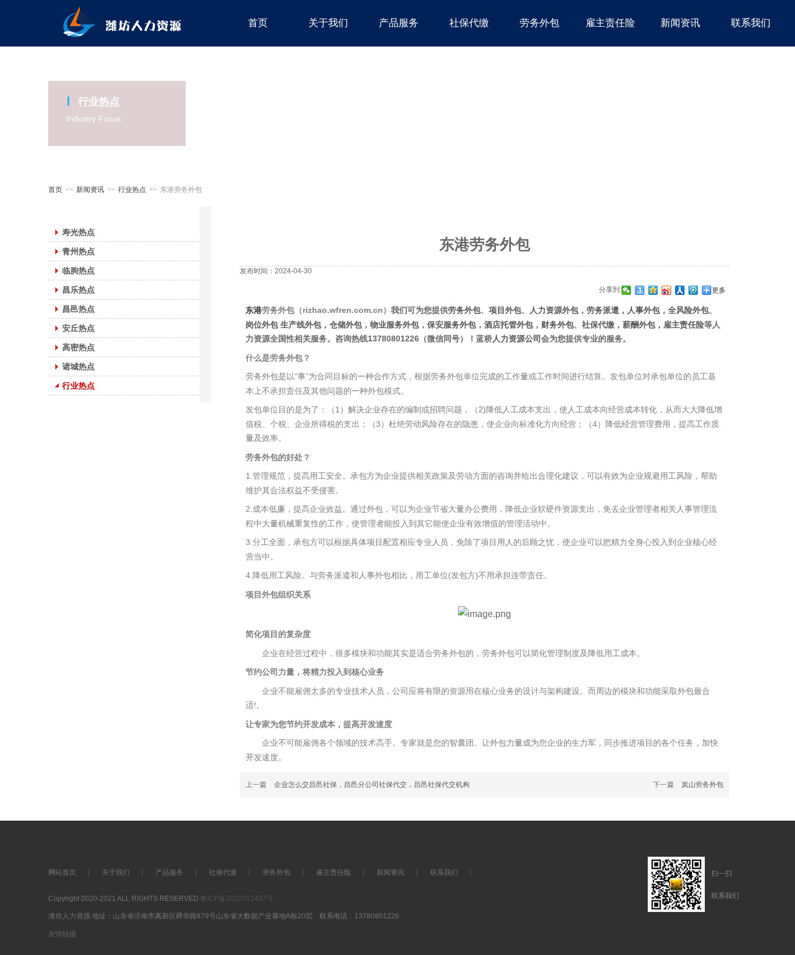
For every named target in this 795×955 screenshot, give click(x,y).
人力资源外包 (554, 310)
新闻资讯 (90, 190)
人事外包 (643, 310)
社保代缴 (598, 324)
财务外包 (557, 324)
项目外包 (505, 310)
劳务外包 (464, 310)
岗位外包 (263, 324)
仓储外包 (345, 324)
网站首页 (62, 872)
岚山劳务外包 (702, 785)
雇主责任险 (683, 324)
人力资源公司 (516, 338)
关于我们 (116, 872)
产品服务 (169, 872)
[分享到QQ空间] (653, 290)
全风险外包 (688, 310)
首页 (55, 190)
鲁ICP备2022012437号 (237, 899)
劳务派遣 (603, 310)
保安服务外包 (451, 324)
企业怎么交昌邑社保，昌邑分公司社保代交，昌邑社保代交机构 (372, 785)
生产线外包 (301, 324)
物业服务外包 (394, 324)
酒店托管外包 (508, 324)
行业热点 (132, 190)
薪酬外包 (639, 324)
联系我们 (444, 872)
